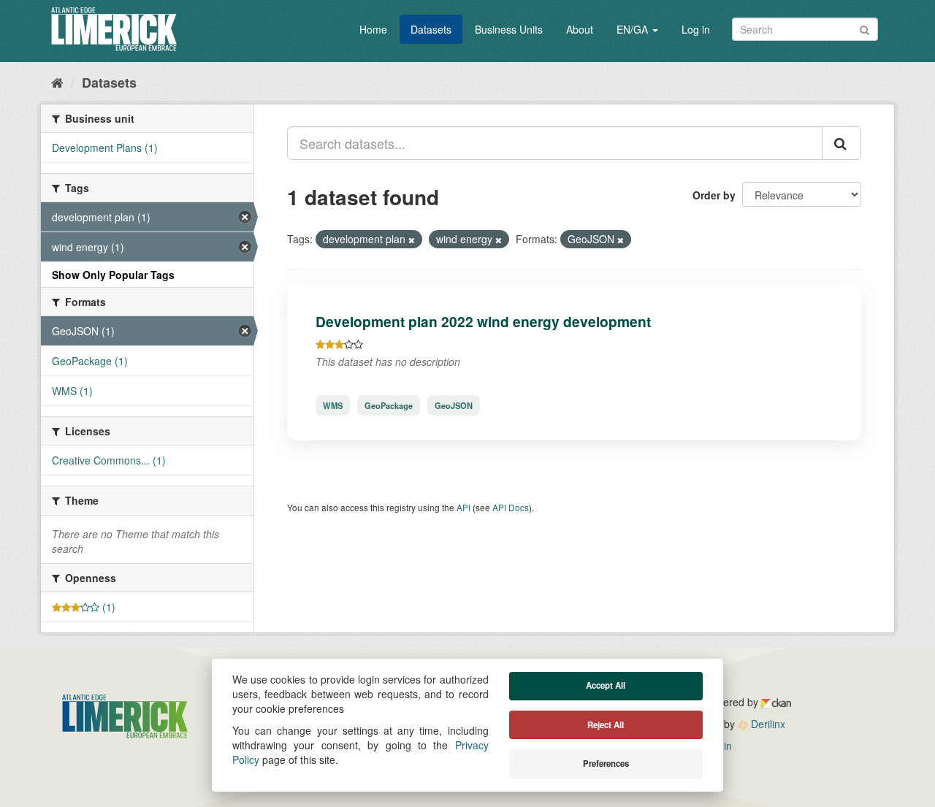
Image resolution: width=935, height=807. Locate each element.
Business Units (509, 29)
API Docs (510, 507)
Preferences (606, 763)
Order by (714, 195)
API (463, 507)
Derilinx (766, 723)
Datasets (431, 29)
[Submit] (864, 28)
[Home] (57, 81)
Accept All (605, 685)
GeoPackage (389, 405)
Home (373, 29)
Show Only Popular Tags (113, 274)
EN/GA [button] (634, 29)
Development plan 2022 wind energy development (483, 321)
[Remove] (411, 239)
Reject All (605, 725)
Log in (696, 29)
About (579, 29)
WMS (333, 405)
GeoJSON (454, 405)
